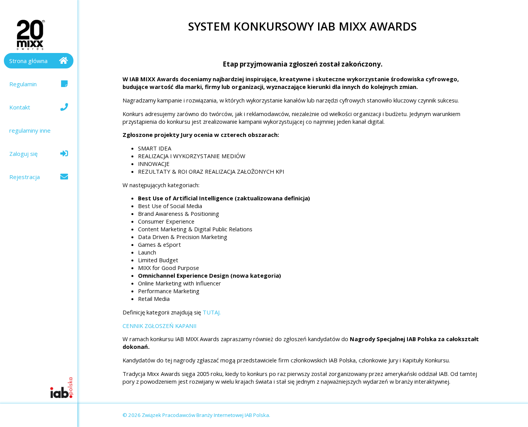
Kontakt (19, 107)
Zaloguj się (23, 153)
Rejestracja (24, 177)
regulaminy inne (30, 130)
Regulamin (23, 84)
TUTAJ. (212, 312)
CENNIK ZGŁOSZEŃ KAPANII (159, 326)
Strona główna (28, 61)
